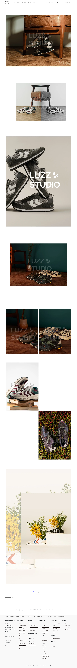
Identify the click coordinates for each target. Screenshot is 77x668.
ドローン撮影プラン (22, 643)
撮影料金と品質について (41, 616)
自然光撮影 (43, 651)
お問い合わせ (28, 616)
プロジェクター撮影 (45, 654)
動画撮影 (20, 623)
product (13, 597)
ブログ (33, 616)
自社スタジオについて (52, 616)
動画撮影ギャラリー (33, 630)
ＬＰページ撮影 (21, 628)
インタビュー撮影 (45, 630)
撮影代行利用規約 (61, 616)
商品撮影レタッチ (33, 644)
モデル (31, 636)
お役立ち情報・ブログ (56, 644)
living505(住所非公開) (56, 638)
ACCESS (7, 624)
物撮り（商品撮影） (22, 631)
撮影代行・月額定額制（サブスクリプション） (22, 647)
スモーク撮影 (44, 653)
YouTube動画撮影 (45, 640)
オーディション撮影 (45, 631)
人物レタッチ (32, 643)
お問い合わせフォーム (68, 623)
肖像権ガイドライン (20, 616)
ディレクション (32, 641)
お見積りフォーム (67, 625)
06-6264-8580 (9, 640)
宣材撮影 (43, 641)
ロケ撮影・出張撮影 (22, 630)
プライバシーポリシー (10, 616)
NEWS (54, 646)
